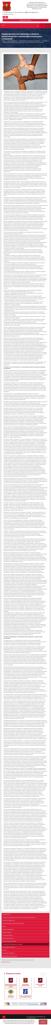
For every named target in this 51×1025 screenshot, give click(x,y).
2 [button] (25, 1000)
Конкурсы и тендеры (6, 932)
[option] (25, 978)
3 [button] (27, 1000)
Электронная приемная (26, 20)
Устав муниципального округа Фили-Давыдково (13, 923)
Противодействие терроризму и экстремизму (12, 944)
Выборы (4, 926)
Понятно (43, 1021)
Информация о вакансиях (8, 938)
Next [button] (45, 973)
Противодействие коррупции (8, 947)
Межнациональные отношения (9, 941)
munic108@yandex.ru (33, 12)
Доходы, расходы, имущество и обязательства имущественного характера (18, 917)
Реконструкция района (7, 935)
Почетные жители (6, 914)
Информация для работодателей (9, 956)
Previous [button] (41, 973)
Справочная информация (8, 929)
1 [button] (23, 1000)
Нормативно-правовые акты (8, 920)
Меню (48, 25)
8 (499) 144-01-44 (8, 14)
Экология (4, 950)
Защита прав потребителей (8, 953)
